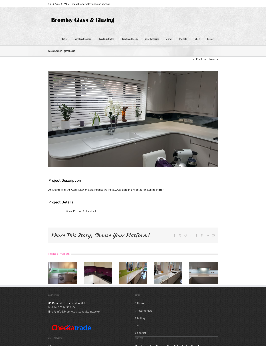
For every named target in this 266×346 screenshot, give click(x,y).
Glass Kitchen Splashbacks (82, 211)
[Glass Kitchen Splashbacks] (62, 263)
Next (212, 59)
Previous (201, 59)
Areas (140, 325)
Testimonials (144, 310)
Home (140, 303)
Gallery (141, 318)
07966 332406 (67, 307)
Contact (141, 333)
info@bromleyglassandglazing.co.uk (90, 3)
